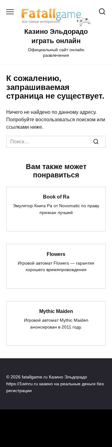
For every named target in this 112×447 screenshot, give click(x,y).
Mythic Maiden (56, 311)
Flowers (56, 254)
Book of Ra (56, 196)
